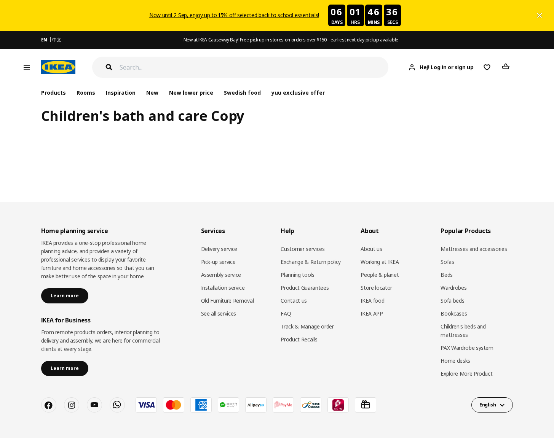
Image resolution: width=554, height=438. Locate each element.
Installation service (223, 287)
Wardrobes (453, 287)
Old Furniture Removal (227, 300)
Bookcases (454, 313)
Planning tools (297, 274)
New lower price (191, 92)
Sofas (447, 261)
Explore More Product (466, 373)
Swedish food (242, 92)
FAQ (286, 313)
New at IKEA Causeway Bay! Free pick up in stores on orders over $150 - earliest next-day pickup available (291, 39)
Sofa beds (452, 300)
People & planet (380, 274)
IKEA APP (372, 313)
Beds (447, 274)
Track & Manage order (307, 326)
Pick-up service (218, 261)
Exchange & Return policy (311, 261)
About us (371, 248)
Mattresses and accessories (474, 248)
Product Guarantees (305, 287)
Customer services (302, 248)
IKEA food (372, 300)
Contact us (294, 300)
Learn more (65, 295)
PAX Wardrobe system (467, 347)
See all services (218, 313)
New (152, 92)
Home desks (455, 360)
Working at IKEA (380, 261)
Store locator (376, 287)
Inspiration (121, 92)
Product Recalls (299, 339)
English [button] (487, 405)
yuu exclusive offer (297, 92)
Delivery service (219, 248)
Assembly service (221, 274)
